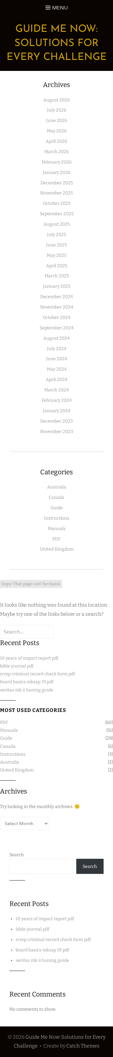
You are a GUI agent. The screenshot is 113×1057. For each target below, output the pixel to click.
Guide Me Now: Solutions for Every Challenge (57, 43)
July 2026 (56, 110)
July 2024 (56, 348)
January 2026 (56, 172)
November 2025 (56, 193)
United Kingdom (56, 549)
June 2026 (56, 120)
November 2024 (56, 307)
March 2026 (56, 151)
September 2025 (56, 214)
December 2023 (56, 421)
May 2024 (57, 369)
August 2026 (56, 100)
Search (16, 855)
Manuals (57, 528)
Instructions (56, 518)
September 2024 (56, 328)
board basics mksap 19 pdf (26, 681)
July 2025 (56, 234)
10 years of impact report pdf (29, 658)
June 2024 (56, 358)
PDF (56, 539)
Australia (56, 487)
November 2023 (56, 431)
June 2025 (56, 245)
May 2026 (57, 131)
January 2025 (56, 286)
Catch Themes (83, 1046)
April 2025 (56, 266)
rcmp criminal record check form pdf (37, 674)
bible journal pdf (17, 666)
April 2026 (56, 141)
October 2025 (56, 203)
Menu (60, 7)
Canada (56, 497)
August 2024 (56, 338)
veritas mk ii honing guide (26, 690)
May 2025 (56, 255)
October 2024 (56, 317)
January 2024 (56, 410)
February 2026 (57, 162)
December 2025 (56, 183)
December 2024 (56, 296)
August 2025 (57, 224)
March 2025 (57, 276)
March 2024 (56, 390)
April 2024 (56, 379)
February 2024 (57, 400)
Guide (57, 508)
